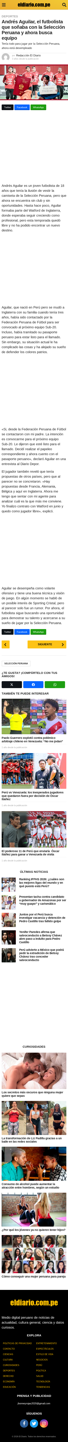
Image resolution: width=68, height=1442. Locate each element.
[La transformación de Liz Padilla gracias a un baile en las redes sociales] (34, 1118)
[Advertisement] (34, 148)
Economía (9, 1381)
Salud (39, 1376)
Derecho (8, 1376)
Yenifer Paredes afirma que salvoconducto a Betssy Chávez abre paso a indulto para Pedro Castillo (40, 937)
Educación (9, 1387)
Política (41, 1370)
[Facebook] (24, 1423)
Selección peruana (16, 663)
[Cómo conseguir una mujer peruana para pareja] (34, 1254)
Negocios (42, 1360)
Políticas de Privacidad (17, 1343)
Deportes (10, 16)
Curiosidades (11, 1365)
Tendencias (43, 1387)
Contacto (9, 1349)
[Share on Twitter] (12, 684)
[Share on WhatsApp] (55, 684)
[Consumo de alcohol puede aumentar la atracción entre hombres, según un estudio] (34, 1164)
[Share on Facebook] (33, 684)
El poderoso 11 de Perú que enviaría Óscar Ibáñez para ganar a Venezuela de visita (30, 852)
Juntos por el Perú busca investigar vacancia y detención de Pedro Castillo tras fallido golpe (42, 918)
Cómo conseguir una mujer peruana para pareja (34, 1276)
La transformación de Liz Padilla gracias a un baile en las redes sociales (32, 1140)
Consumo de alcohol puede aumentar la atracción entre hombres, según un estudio (30, 1185)
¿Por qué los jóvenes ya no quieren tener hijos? (34, 1230)
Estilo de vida (44, 1354)
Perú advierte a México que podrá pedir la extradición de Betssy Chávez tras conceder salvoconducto (41, 955)
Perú (39, 1365)
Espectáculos (45, 1349)
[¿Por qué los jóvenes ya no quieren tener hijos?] (34, 1210)
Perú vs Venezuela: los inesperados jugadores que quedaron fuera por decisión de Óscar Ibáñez (32, 796)
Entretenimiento (46, 1343)
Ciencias (8, 1354)
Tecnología (43, 1381)
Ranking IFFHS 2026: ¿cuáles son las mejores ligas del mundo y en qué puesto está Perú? (41, 883)
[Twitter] (34, 1423)
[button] (4, 4)
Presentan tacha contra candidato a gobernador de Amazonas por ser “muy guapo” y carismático (42, 900)
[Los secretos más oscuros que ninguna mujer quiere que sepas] (34, 1071)
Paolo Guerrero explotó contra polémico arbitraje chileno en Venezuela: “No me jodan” (32, 739)
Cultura (8, 1360)
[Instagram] (44, 1423)
